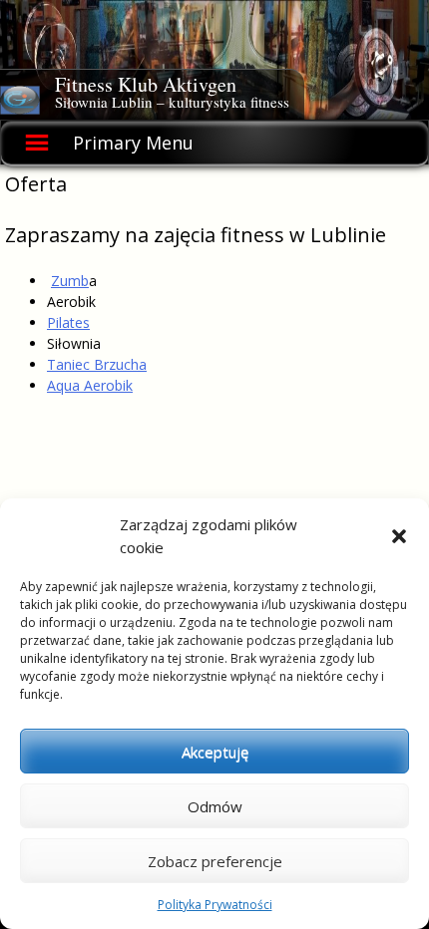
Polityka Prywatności (215, 904)
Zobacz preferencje (215, 861)
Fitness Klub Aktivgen (145, 84)
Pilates (68, 322)
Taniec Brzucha (97, 364)
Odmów (215, 806)
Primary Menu (133, 143)
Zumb (70, 280)
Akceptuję (215, 752)
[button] (399, 536)
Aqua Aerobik (90, 385)
